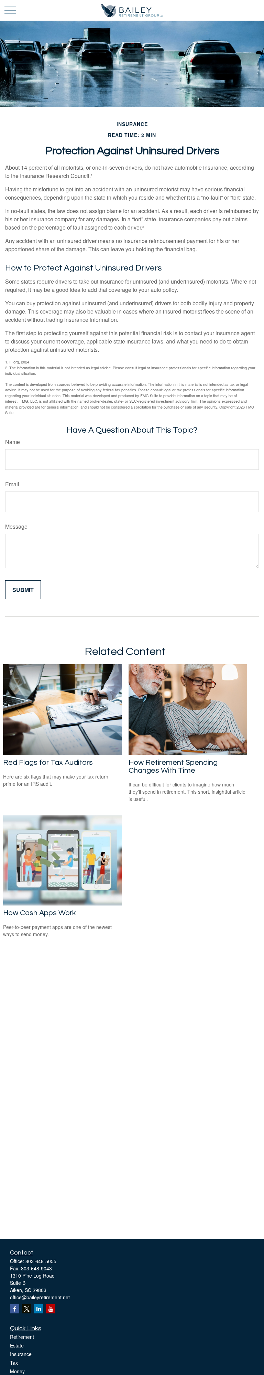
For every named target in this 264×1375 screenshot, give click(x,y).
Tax (14, 1362)
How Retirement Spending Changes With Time (173, 766)
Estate (17, 1345)
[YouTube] (50, 1308)
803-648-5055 (40, 1261)
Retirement (22, 1336)
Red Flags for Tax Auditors (48, 762)
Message (16, 526)
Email (12, 484)
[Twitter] (26, 1308)
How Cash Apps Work (39, 913)
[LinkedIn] (38, 1308)
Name (12, 442)
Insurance (21, 1354)
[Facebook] (14, 1308)
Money (17, 1371)
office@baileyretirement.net (40, 1297)
